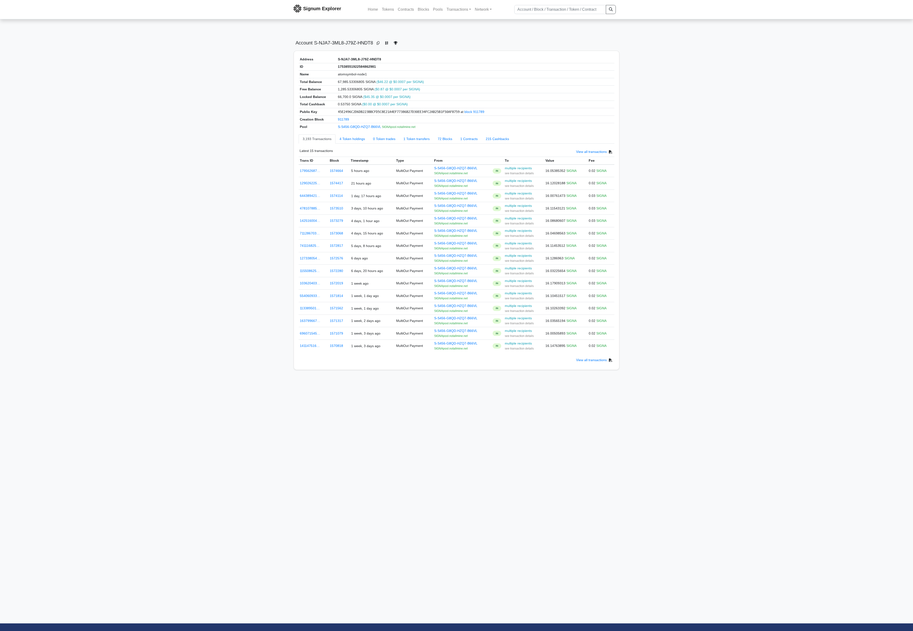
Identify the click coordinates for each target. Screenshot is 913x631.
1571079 (336, 333)
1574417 (336, 183)
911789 (343, 119)
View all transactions (591, 152)
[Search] (611, 9)
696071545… (310, 333)
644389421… (310, 196)
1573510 (336, 208)
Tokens (388, 9)
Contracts (406, 9)
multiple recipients (518, 168)
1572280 (336, 271)
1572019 (336, 283)
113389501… (310, 308)
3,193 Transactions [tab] (317, 139)
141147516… (310, 346)
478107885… (310, 208)
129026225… (310, 183)
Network (482, 9)
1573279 (336, 221)
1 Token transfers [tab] (416, 139)
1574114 (336, 196)
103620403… (310, 283)
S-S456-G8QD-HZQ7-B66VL (360, 127)
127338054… (310, 258)
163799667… (310, 321)
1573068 (336, 233)
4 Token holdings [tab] (352, 139)
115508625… (310, 271)
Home (373, 9)
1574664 (336, 171)
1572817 (336, 246)
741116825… (310, 246)
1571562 (336, 308)
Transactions (457, 9)
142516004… (310, 221)
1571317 (336, 321)
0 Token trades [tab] (384, 139)
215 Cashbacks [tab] (497, 139)
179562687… (310, 171)
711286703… (310, 233)
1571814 (336, 296)
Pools (438, 9)
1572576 (336, 258)
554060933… (310, 296)
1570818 (336, 346)
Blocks (423, 9)
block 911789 (474, 112)
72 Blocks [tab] (445, 139)
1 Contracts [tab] (469, 139)
